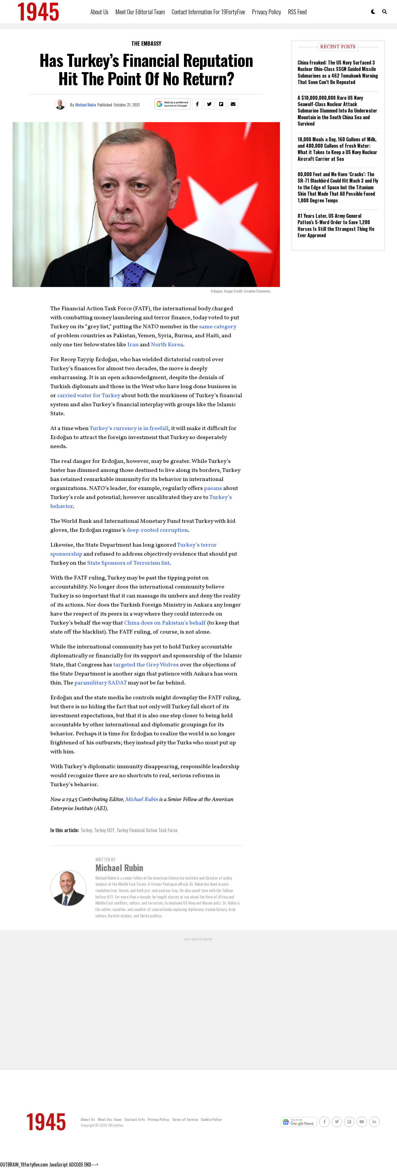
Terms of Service (185, 1119)
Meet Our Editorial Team (140, 11)
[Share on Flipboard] (221, 104)
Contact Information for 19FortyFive (208, 11)
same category (217, 327)
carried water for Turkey (88, 396)
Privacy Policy (266, 11)
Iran (133, 345)
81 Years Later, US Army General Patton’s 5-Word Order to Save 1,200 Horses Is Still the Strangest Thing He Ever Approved (336, 225)
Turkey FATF (104, 830)
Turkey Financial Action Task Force (147, 830)
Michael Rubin (85, 104)
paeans (213, 488)
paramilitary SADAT (100, 683)
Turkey (86, 830)
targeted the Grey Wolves (146, 665)
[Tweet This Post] (209, 104)
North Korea (167, 345)
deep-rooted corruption (157, 530)
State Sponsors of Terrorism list (128, 563)
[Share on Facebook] (197, 104)
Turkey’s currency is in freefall (129, 429)
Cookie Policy (211, 1119)
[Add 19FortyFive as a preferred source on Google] (172, 104)
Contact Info (134, 1119)
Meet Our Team (109, 1119)
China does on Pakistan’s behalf (165, 623)
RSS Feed (297, 11)
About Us (99, 11)
